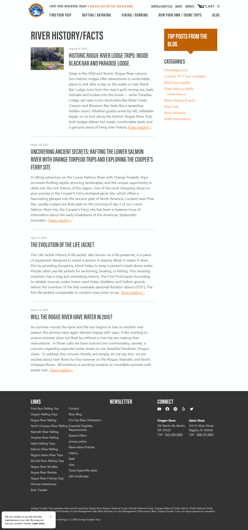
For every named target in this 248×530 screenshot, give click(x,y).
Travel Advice (176, 93)
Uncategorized (175, 69)
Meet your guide (177, 82)
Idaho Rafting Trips (43, 443)
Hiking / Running (135, 15)
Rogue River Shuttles (44, 466)
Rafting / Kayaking (96, 15)
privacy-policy (78, 441)
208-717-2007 (205, 434)
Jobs (71, 464)
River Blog (75, 414)
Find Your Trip (60, 15)
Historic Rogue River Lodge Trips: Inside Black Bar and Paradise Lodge (108, 59)
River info (171, 106)
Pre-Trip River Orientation (85, 420)
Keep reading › (139, 127)
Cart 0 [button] (212, 6)
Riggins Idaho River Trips (47, 455)
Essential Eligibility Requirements (80, 428)
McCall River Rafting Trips (47, 461)
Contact (190, 6)
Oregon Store (166, 420)
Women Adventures (43, 484)
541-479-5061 (174, 434)
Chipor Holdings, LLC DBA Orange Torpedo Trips (75, 519)
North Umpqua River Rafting (49, 426)
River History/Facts (179, 100)
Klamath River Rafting (45, 431)
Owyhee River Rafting (45, 437)
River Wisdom (175, 112)
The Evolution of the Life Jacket (62, 244)
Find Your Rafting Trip (45, 408)
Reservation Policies (82, 447)
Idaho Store (197, 420)
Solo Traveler (39, 490)
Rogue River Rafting (43, 420)
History (73, 453)
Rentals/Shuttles (162, 6)
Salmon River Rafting (44, 449)
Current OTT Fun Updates (184, 76)
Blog (216, 15)
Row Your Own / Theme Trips (180, 15)
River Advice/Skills (179, 88)
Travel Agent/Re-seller (83, 470)
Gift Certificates (79, 476)
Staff (71, 458)
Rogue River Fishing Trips (47, 478)
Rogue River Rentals (44, 472)
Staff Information (177, 118)
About (179, 6)
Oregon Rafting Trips (44, 414)
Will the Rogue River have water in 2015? (71, 316)
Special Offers (78, 435)
